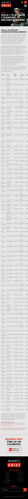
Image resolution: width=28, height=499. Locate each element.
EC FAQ (7, 482)
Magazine (20, 480)
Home (7, 472)
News (7, 474)
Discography (7, 480)
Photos (7, 478)
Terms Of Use (20, 496)
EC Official (20, 472)
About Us (20, 474)
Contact (21, 476)
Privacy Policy (20, 478)
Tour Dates (7, 476)
